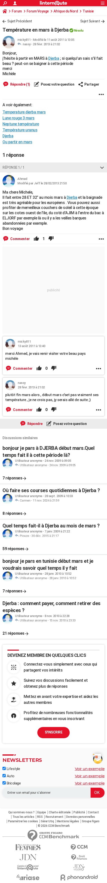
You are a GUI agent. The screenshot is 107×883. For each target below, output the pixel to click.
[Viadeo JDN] (79, 867)
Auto (10, 776)
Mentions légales (68, 821)
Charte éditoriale (60, 812)
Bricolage (13, 783)
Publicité (79, 812)
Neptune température (20, 124)
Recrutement (54, 817)
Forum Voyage (38, 11)
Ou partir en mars (17, 142)
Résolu (79, 30)
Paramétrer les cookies (23, 821)
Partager (91, 84)
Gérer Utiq (47, 821)
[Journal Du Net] (28, 857)
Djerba (53, 58)
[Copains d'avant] (28, 867)
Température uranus (19, 130)
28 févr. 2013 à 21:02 (46, 44)
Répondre (35, 424)
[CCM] (79, 847)
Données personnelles (80, 817)
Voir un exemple (90, 768)
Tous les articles (23, 817)
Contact (93, 812)
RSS (40, 817)
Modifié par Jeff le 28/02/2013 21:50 (41, 183)
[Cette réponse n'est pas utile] (51, 239)
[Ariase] (28, 877)
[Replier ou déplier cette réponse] (102, 167)
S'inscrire (53, 732)
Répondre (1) (19, 84)
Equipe (41, 812)
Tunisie (88, 11)
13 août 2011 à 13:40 (31, 346)
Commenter (19, 239)
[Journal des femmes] (28, 847)
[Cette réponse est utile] (36, 239)
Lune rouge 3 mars (18, 118)
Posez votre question (57, 84)
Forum (17, 11)
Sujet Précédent (19, 21)
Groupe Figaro (91, 821)
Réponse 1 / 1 (13, 167)
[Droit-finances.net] (79, 857)
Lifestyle (13, 769)
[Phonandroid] (79, 877)
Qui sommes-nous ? (21, 812)
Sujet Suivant (90, 21)
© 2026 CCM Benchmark (53, 826)
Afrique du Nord (66, 11)
